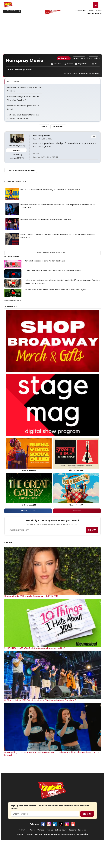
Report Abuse (84, 64)
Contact (40, 830)
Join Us (50, 830)
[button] (95, 5)
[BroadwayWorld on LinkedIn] (54, 824)
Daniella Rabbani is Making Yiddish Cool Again (45, 261)
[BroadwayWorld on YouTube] (72, 824)
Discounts (77, 511)
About (32, 830)
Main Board (63, 58)
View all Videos (11, 300)
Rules (97, 64)
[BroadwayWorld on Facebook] (42, 824)
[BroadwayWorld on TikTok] (60, 824)
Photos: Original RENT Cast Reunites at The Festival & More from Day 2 (40, 700)
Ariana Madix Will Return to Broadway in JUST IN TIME (31, 596)
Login (89, 5)
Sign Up (87, 814)
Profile (16, 150)
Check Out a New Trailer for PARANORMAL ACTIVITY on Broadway (53, 270)
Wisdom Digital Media (46, 834)
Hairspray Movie (41, 135)
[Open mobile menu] (101, 5)
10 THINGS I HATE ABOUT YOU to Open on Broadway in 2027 (34, 648)
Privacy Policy (81, 834)
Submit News (61, 830)
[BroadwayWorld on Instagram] (48, 824)
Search (70, 64)
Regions (72, 830)
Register (81, 5)
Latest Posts (79, 58)
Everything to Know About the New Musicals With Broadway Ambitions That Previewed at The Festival (51, 753)
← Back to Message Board (19, 69)
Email (44, 126)
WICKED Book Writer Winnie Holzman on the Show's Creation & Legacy (55, 289)
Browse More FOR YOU (51, 252)
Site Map (82, 830)
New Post (58, 64)
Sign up (92, 530)
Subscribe (58, 126)
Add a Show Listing (12, 11)
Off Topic (93, 58)
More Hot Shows (28, 511)
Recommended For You (15, 182)
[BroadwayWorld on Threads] (66, 824)
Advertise (23, 830)
